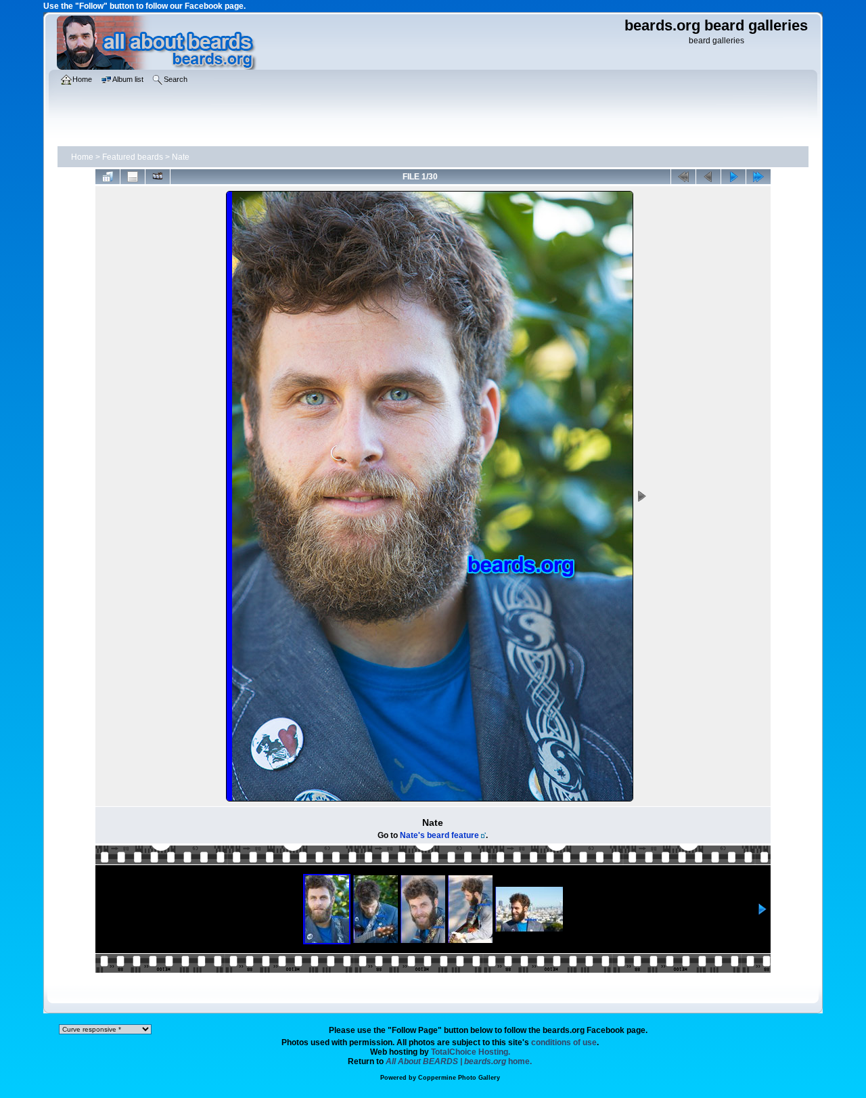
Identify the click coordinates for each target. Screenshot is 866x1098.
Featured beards (132, 157)
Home (82, 157)
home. (459, 1061)
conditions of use (564, 1042)
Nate (180, 157)
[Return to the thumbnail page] (107, 176)
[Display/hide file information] (132, 176)
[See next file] (733, 176)
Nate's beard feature (439, 835)
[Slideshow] (157, 176)
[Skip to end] (758, 176)
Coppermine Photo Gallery (459, 1077)
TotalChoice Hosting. (470, 1052)
